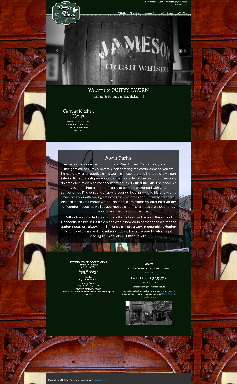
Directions (148, 273)
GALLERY (149, 12)
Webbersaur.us (98, 380)
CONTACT (181, 12)
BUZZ (170, 12)
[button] (57, 50)
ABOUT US (135, 12)
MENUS (122, 12)
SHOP (161, 12)
